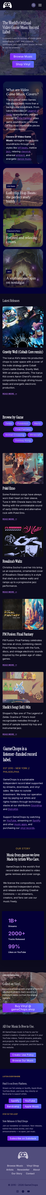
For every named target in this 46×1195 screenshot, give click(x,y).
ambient (20, 155)
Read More (9, 394)
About (36, 1169)
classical (25, 151)
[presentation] (23, 326)
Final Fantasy (24, 118)
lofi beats (23, 147)
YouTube (11, 820)
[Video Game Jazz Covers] (23, 268)
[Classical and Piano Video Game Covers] (23, 227)
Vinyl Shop (33, 1165)
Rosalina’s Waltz (12, 561)
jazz (8, 151)
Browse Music (15, 1165)
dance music (24, 159)
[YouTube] (28, 1191)
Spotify (36, 820)
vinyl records (27, 828)
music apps (20, 824)
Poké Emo (9, 488)
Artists (10, 1169)
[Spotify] (23, 1191)
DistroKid (13, 809)
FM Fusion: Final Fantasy (18, 634)
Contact (30, 1173)
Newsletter (23, 1169)
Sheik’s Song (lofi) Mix (17, 707)
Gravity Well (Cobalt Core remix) (23, 351)
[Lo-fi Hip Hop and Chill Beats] (23, 187)
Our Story (17, 1173)
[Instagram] (17, 1191)
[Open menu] (40, 5)
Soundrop (36, 805)
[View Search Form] (33, 5)
